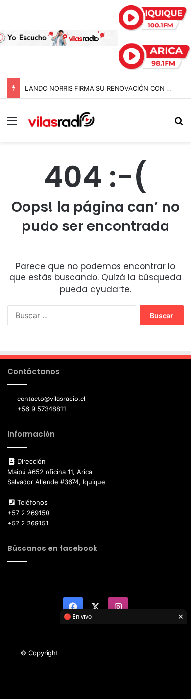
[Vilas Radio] (61, 120)
